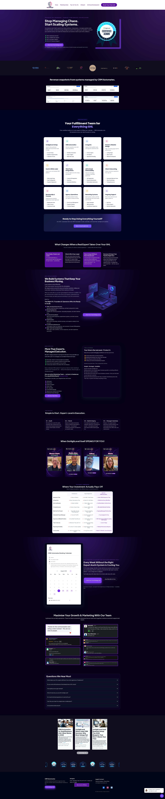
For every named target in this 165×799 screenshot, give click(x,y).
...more (64, 742)
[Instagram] (108, 788)
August (62, 571)
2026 (65, 571)
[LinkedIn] (112, 788)
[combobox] (59, 600)
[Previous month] (57, 571)
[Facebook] (104, 788)
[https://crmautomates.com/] (50, 5)
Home (71, 780)
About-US (72, 782)
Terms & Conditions (99, 781)
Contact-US (89, 780)
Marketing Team (76, 780)
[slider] (69, 475)
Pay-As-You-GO (83, 780)
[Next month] (70, 571)
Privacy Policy (106, 781)
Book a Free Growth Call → (82, 226)
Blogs (76, 782)
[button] (64, 562)
